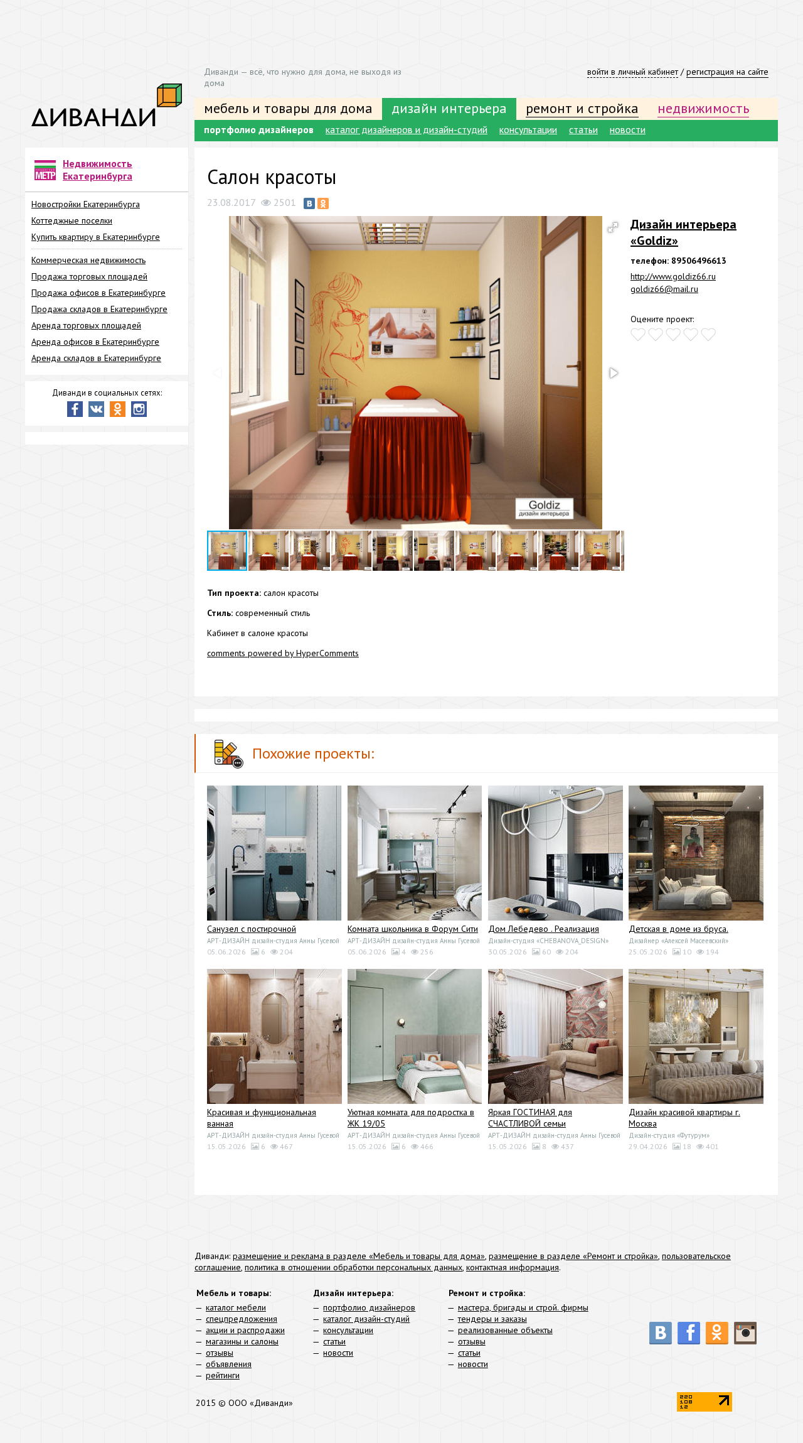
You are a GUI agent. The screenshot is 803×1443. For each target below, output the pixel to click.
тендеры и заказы (492, 1318)
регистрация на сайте (727, 71)
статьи (583, 129)
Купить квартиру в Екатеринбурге (95, 236)
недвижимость (703, 108)
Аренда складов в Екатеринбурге (96, 358)
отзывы (219, 1352)
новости (628, 129)
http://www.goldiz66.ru (673, 276)
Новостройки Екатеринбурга (85, 204)
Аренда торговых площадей (86, 325)
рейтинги (223, 1375)
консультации (528, 129)
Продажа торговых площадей (89, 276)
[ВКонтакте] (309, 203)
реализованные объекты (505, 1330)
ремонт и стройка (582, 108)
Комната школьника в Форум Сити (413, 928)
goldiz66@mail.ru (664, 289)
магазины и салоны (242, 1341)
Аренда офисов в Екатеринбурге (95, 341)
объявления (229, 1364)
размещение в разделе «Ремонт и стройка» (573, 1256)
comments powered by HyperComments (283, 653)
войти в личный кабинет (632, 71)
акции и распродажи (245, 1330)
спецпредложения (241, 1318)
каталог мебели (236, 1307)
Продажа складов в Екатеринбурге (99, 309)
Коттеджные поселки (71, 220)
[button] (613, 227)
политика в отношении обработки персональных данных (353, 1267)
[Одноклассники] (323, 203)
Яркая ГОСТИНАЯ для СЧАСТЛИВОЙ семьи (530, 1117)
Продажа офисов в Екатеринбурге (98, 292)
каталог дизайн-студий (366, 1318)
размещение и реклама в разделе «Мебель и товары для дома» (359, 1256)
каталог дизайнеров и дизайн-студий (406, 129)
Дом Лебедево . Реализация (543, 928)
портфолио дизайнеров (259, 129)
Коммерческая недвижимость (88, 260)
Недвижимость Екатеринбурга (97, 169)
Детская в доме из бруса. (678, 928)
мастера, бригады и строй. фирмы (523, 1307)
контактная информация (512, 1267)
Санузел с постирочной (251, 928)
